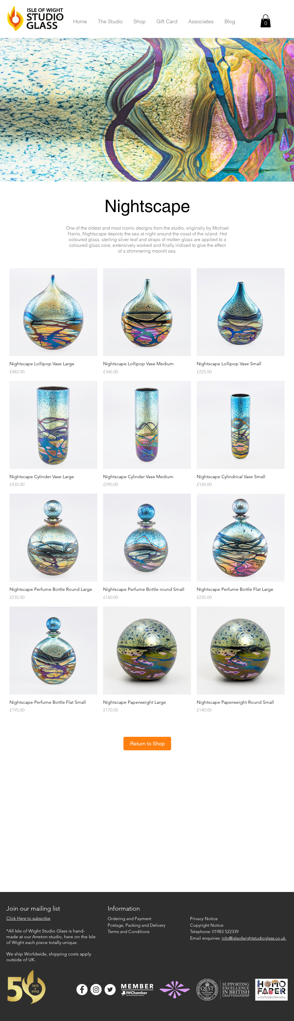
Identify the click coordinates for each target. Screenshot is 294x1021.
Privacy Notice (204, 918)
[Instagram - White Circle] (96, 989)
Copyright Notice (206, 925)
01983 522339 (225, 931)
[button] (110, 21)
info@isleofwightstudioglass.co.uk (254, 938)
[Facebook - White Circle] (82, 989)
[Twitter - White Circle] (110, 989)
